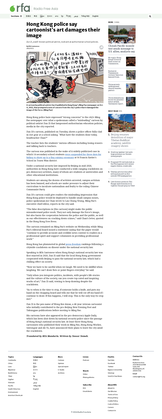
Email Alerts (87, 391)
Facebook (111, 363)
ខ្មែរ (62, 16)
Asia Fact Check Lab (15, 395)
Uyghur (11, 379)
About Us (111, 388)
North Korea (12, 373)
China (10, 363)
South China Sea (14, 389)
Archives (61, 373)
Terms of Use (113, 395)
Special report (63, 367)
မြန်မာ (42, 16)
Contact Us (112, 411)
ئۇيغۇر (76, 16)
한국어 (49, 16)
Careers (111, 407)
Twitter (110, 367)
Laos (10, 367)
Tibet (10, 376)
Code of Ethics (113, 404)
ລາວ (56, 16)
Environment (13, 392)
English (95, 16)
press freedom (73, 244)
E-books (61, 370)
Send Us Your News (115, 376)
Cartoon (61, 360)
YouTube (111, 360)
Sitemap (111, 373)
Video (85, 374)
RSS (84, 388)
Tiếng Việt (85, 16)
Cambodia (12, 360)
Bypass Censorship (115, 370)
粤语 (35, 16)
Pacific (10, 386)
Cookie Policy (113, 401)
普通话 (28, 16)
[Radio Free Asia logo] (34, 7)
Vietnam (11, 383)
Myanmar (11, 370)
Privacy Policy (113, 398)
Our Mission (112, 391)
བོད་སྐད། (68, 16)
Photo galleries (88, 377)
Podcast (86, 360)
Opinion (61, 363)
